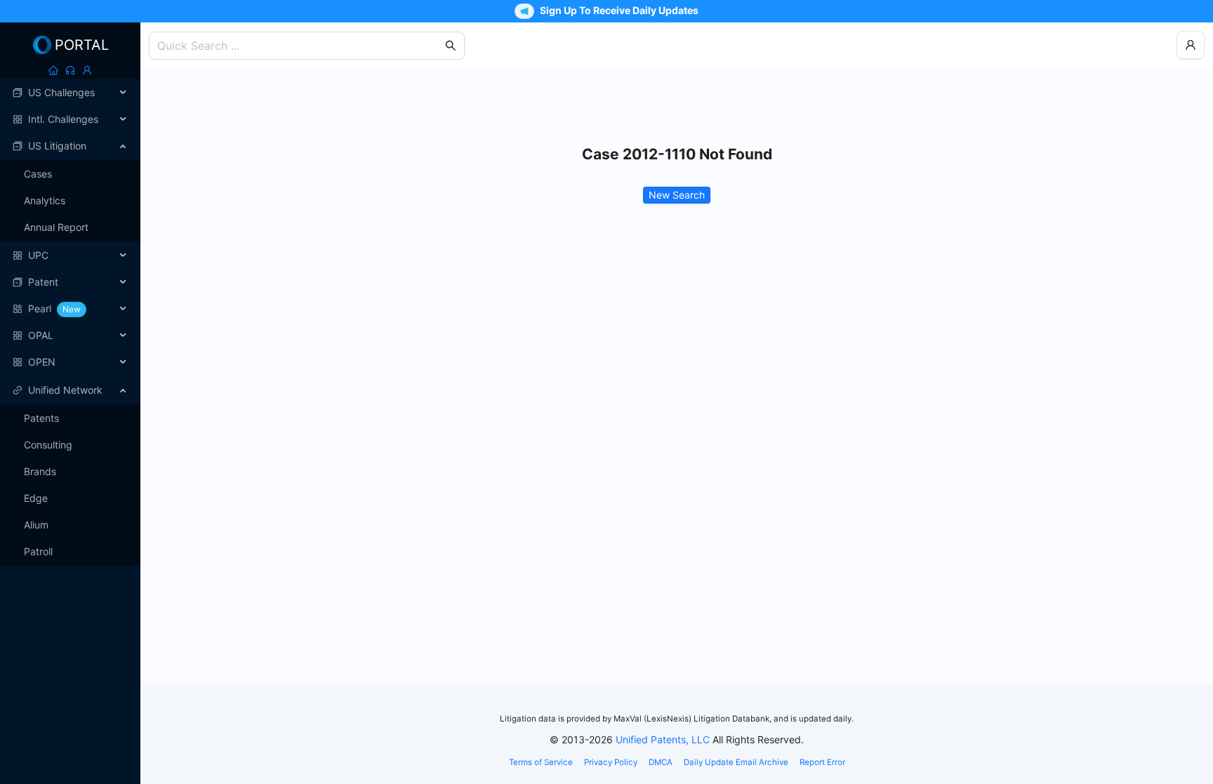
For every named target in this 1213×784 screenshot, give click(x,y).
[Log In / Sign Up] (87, 70)
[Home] (53, 70)
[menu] (70, 227)
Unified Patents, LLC (663, 739)
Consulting (48, 445)
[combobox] (299, 45)
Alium (36, 525)
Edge (36, 498)
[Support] (70, 70)
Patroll (38, 551)
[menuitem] (70, 92)
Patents (41, 418)
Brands (40, 471)
